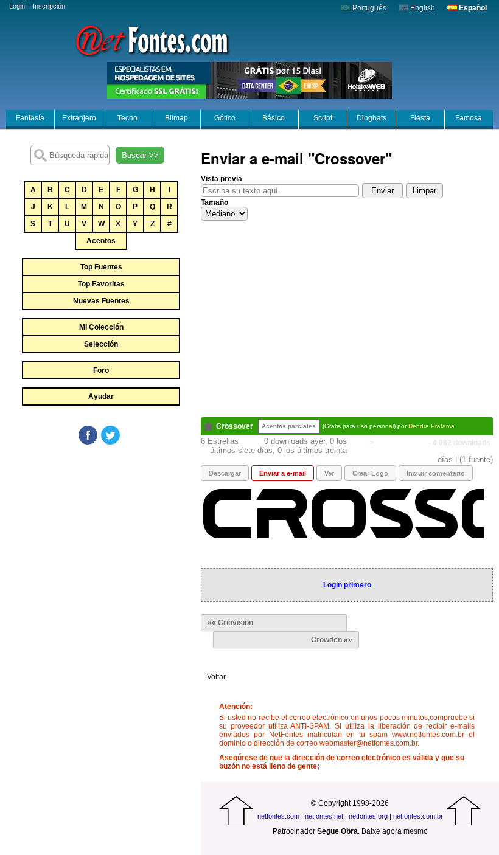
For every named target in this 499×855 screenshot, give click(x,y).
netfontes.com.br (418, 816)
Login (17, 6)
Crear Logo (370, 473)
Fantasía (30, 118)
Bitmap (176, 118)
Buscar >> (140, 155)
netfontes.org (368, 816)
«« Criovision (230, 622)
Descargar (225, 473)
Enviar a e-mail (282, 473)
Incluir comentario (436, 473)
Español (472, 8)
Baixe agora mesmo (394, 831)
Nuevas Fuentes (101, 301)
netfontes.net (324, 816)
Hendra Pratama (431, 426)
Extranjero (79, 118)
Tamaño (214, 202)
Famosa (468, 118)
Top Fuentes (101, 267)
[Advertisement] (100, 538)
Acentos (101, 241)
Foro (101, 370)
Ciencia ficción (401, 442)
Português (368, 8)
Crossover (234, 426)
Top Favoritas (101, 284)
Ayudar (101, 396)
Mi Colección (101, 327)
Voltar (216, 677)
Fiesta (420, 118)
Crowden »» (331, 639)
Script (322, 118)
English (421, 8)
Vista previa (221, 179)
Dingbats (371, 118)
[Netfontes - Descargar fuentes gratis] (152, 39)
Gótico (225, 118)
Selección (101, 344)
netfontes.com (278, 816)
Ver (329, 473)
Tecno (127, 118)
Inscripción (49, 6)
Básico (273, 118)
